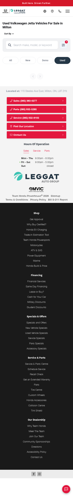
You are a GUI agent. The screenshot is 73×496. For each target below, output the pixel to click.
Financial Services (36, 281)
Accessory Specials (37, 348)
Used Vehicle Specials (36, 332)
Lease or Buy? (36, 291)
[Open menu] (67, 11)
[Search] (9, 45)
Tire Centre (36, 389)
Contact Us (19, 134)
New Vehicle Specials (36, 327)
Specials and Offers (36, 322)
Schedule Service (36, 369)
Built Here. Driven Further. (36, 3)
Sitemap (55, 195)
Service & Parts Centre (36, 363)
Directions (36, 446)
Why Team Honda (36, 425)
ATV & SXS (36, 250)
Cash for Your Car (36, 296)
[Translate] (45, 11)
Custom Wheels (36, 395)
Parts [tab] (47, 150)
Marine (36, 260)
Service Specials (36, 338)
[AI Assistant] (66, 489)
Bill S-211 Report (58, 199)
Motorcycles (36, 245)
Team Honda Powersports (36, 239)
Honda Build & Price (36, 265)
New (27, 60)
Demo (45, 60)
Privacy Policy (38, 199)
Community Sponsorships (36, 441)
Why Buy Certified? (36, 224)
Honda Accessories (36, 400)
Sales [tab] (26, 150)
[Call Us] (60, 11)
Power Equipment (36, 255)
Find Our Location (23, 126)
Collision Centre (36, 405)
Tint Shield (36, 410)
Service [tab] (36, 150)
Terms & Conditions (17, 199)
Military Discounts (36, 301)
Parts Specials (36, 343)
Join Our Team (36, 436)
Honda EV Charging (36, 229)
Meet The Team (36, 431)
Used (62, 60)
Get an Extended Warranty (36, 379)
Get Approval (36, 219)
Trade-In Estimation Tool (36, 234)
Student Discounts (36, 307)
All (10, 60)
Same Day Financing (36, 286)
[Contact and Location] (52, 11)
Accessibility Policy (36, 451)
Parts (36, 384)
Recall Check (36, 374)
